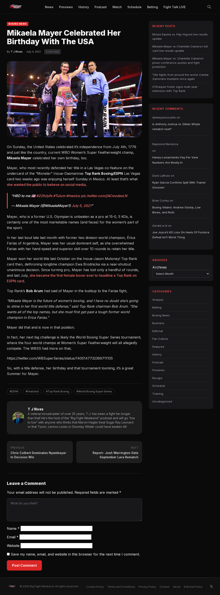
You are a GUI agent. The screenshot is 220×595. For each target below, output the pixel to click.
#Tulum (59, 196)
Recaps (157, 378)
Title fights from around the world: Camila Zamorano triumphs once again (180, 77)
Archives (159, 267)
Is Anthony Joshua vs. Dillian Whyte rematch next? (176, 126)
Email (12, 537)
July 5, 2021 (81, 205)
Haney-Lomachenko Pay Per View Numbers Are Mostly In (175, 160)
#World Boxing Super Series (94, 391)
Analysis (157, 299)
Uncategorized (162, 401)
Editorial (157, 331)
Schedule (158, 385)
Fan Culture (160, 338)
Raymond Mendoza (165, 144)
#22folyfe (44, 196)
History (157, 354)
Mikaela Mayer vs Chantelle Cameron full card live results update (180, 48)
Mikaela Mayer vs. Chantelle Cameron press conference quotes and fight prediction (177, 62)
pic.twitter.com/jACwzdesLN (104, 196)
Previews (158, 370)
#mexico (73, 196)
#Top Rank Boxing (57, 391)
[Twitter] (211, 586)
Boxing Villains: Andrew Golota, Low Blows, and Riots (176, 210)
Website (13, 545)
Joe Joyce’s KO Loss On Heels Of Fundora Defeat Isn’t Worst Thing (180, 235)
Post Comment (24, 565)
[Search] (209, 7)
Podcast (157, 362)
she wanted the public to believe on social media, (47, 184)
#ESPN (14, 391)
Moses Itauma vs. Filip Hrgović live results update (180, 36)
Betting (157, 307)
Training (157, 393)
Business (158, 323)
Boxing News (18, 24)
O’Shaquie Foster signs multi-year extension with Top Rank (174, 89)
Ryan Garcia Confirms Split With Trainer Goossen (179, 185)
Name (13, 528)
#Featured (32, 391)
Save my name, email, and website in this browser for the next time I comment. (75, 554)
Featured (158, 346)
